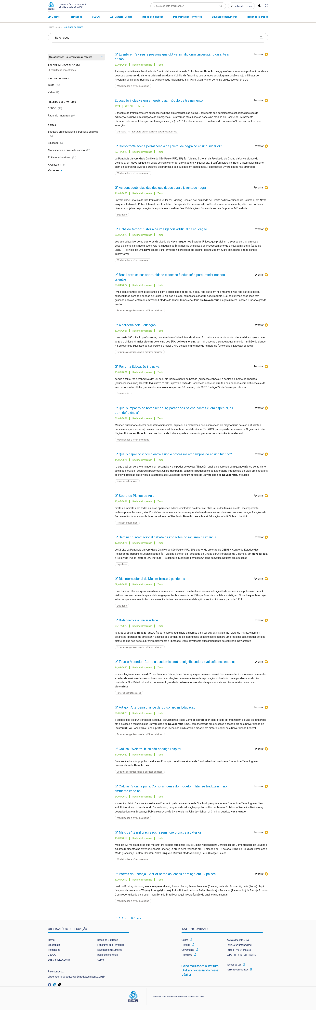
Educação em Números (109, 949)
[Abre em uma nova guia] (50, 984)
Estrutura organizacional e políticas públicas (154, 131)
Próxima (136, 918)
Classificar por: (56, 57)
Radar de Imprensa (61, 115)
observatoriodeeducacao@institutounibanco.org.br (76, 976)
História (186, 944)
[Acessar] (266, 6)
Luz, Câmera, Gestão (59, 959)
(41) (60, 108)
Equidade (56, 142)
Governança (188, 949)
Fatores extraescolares (129, 693)
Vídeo (53, 92)
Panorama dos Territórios (110, 944)
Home (51, 939)
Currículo (121, 131)
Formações (54, 949)
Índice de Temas (243, 6)
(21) (74, 157)
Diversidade (123, 393)
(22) (88, 150)
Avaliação (56, 164)
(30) (51, 135)
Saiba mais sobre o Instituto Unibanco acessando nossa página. (200, 970)
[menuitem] (54, 16)
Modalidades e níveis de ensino (69, 150)
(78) (58, 85)
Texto (54, 84)
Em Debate (54, 944)
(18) (62, 164)
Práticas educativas (62, 157)
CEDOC (55, 108)
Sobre (100, 959)
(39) (73, 115)
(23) (62, 143)
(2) (57, 92)
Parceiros (187, 954)
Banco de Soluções (107, 939)
